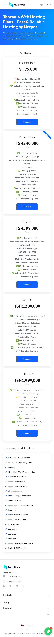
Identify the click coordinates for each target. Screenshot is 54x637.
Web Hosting (25, 53)
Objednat (27, 122)
